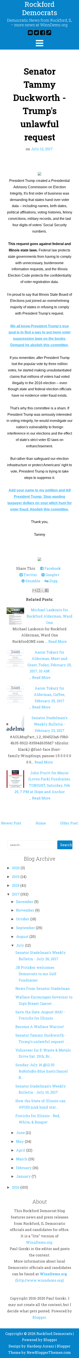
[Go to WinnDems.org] (48, 32)
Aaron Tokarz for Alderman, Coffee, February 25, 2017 (49, 694)
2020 (16, 867)
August (22, 936)
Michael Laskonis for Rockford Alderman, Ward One (49, 616)
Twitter (30, 574)
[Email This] (34, 590)
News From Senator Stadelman (42, 988)
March (22, 1159)
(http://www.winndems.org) (39, 1280)
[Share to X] (42, 590)
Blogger (39, 1317)
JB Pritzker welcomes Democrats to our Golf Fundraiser (35, 973)
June (21, 1132)
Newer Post (11, 823)
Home (41, 823)
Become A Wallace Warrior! (39, 1026)
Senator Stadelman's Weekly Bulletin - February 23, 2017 (49, 724)
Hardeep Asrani (40, 1346)
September (26, 927)
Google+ (52, 574)
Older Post (69, 823)
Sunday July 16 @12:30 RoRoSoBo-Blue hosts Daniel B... (41, 1071)
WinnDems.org (39, 1242)
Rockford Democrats (54, 1333)
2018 (16, 885)
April (21, 1150)
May (20, 1141)
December (25, 901)
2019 (16, 876)
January (24, 1176)
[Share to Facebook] (47, 590)
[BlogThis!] (38, 590)
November (25, 910)
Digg (52, 581)
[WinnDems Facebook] (42, 32)
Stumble (32, 581)
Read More (57, 641)
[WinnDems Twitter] (36, 32)
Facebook (52, 568)
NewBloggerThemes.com (49, 1352)
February (24, 1167)
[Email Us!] (30, 32)
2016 (16, 1187)
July (20, 945)
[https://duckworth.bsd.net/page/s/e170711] (39, 174)
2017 (16, 894)
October (23, 919)
